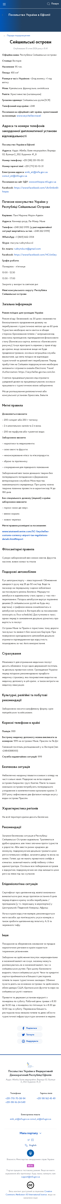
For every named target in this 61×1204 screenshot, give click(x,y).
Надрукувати (32, 1041)
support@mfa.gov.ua (30, 1177)
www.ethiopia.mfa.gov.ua (42, 182)
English (32, 1145)
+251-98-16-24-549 (15, 1102)
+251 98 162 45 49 (46, 1098)
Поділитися (31, 1028)
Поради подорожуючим (18, 36)
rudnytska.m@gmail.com (27, 249)
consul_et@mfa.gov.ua (14, 176)
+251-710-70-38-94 (15, 1098)
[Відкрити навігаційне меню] (4, 4)
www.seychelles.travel (29, 116)
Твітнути (30, 1035)
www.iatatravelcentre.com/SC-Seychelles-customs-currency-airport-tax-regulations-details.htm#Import (25, 535)
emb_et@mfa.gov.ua (36, 172)
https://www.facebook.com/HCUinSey (35, 255)
